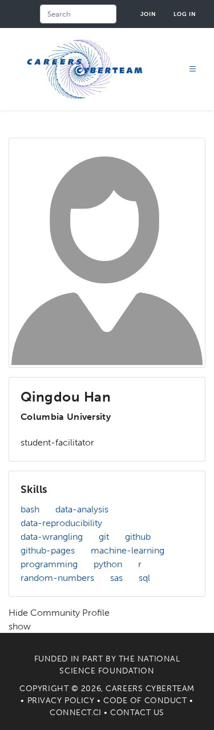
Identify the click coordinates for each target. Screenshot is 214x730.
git (104, 536)
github (138, 536)
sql (144, 577)
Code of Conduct (145, 700)
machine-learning (127, 550)
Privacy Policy (61, 700)
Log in (184, 14)
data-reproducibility (61, 523)
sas (116, 577)
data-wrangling (52, 536)
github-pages (48, 550)
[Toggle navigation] (193, 69)
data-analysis (81, 509)
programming (49, 564)
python (108, 564)
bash (30, 509)
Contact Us (137, 712)
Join (148, 14)
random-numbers (57, 577)
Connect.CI (76, 712)
